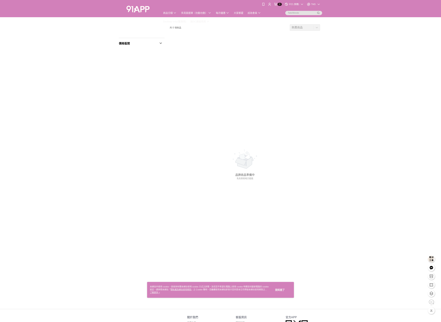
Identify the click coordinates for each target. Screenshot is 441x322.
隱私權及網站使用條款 (181, 289)
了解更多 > (155, 292)
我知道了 (280, 289)
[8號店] (138, 9)
